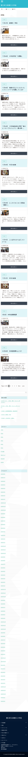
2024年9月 (3, 557)
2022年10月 (3, 629)
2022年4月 (3, 643)
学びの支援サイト (5, 732)
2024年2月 (3, 582)
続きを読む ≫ (14, 44)
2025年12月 (3, 502)
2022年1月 (3, 654)
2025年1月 (3, 542)
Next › (19, 386)
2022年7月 (3, 639)
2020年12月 (3, 686)
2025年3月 (3, 535)
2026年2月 (3, 495)
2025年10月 (3, 510)
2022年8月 (3, 636)
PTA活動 (2, 451)
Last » (23, 386)
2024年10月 (3, 553)
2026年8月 (3, 474)
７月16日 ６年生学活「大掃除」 (12, 56)
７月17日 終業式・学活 (9, 23)
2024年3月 (3, 578)
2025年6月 (3, 524)
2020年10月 (3, 694)
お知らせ (3, 737)
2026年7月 (3, 477)
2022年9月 (3, 632)
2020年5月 (3, 701)
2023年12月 (3, 589)
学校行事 (2, 458)
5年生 (2, 444)
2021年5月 (3, 672)
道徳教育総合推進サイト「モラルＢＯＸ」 (9, 744)
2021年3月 (3, 676)
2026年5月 (3, 484)
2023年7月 (3, 607)
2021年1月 (3, 683)
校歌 (3, 725)
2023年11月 (3, 593)
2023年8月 (3, 603)
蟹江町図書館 (4, 749)
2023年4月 (3, 618)
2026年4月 (3, 488)
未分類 (2, 462)
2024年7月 (3, 564)
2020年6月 (3, 697)
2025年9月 (3, 513)
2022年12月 (3, 621)
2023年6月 (3, 611)
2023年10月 (3, 596)
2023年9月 (3, 600)
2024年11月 (3, 549)
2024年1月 (3, 585)
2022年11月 (3, 625)
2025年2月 (3, 538)
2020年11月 (3, 690)
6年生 (2, 447)
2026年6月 (3, 481)
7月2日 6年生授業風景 (9, 314)
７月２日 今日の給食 (9, 278)
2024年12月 (3, 546)
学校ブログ (3, 455)
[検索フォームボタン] (26, 392)
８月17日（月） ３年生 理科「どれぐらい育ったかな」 (10, 401)
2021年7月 (3, 668)
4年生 (2, 440)
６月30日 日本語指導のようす (12, 351)
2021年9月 (3, 665)
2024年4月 (3, 575)
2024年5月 (3, 571)
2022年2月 (3, 650)
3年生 (2, 437)
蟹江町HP (3, 747)
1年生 (2, 429)
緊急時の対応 (4, 730)
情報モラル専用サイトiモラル (7, 746)
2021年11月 (3, 657)
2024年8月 (3, 560)
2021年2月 (3, 679)
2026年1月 (3, 499)
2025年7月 (3, 520)
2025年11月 (3, 506)
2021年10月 (3, 661)
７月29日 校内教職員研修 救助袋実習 (9, 411)
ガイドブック (4, 740)
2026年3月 (3, 492)
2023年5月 (3, 614)
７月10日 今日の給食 (9, 164)
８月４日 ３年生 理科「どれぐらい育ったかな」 (10, 406)
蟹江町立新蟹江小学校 (8, 5)
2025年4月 (3, 531)
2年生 (2, 433)
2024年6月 (3, 567)
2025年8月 (3, 517)
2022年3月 (3, 647)
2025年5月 (3, 528)
